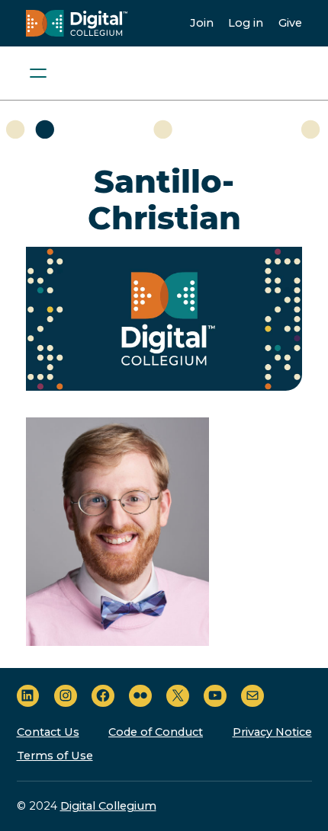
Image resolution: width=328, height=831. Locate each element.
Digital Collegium (108, 806)
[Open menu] (38, 73)
